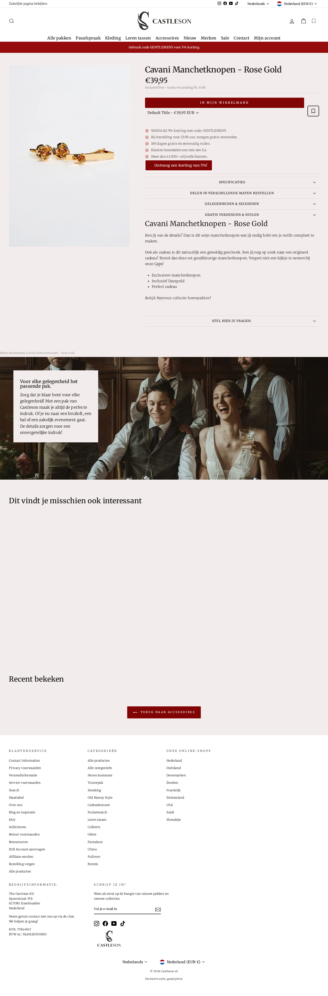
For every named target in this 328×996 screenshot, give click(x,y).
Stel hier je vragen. (232, 321)
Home (4, 353)
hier (160, 298)
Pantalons (95, 842)
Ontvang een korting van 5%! (181, 165)
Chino (92, 849)
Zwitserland (175, 798)
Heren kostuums (100, 775)
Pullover (94, 857)
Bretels (93, 864)
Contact (241, 38)
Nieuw (190, 38)
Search (14, 790)
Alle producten (20, 871)
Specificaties (232, 182)
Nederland (174, 761)
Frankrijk (173, 790)
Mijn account (267, 38)
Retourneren (18, 842)
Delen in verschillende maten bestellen (232, 193)
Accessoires (167, 38)
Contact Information (24, 761)
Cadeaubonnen (99, 805)
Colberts (94, 827)
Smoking (94, 790)
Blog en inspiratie (22, 812)
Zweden (172, 783)
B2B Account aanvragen (27, 849)
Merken (208, 38)
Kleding (113, 38)
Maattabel (16, 798)
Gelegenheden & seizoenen (232, 204)
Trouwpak (95, 783)
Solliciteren (17, 827)
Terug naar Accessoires (167, 712)
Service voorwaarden (25, 783)
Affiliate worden (21, 857)
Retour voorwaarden (24, 834)
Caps (158, 264)
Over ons (15, 805)
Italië (170, 812)
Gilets (92, 834)
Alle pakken (59, 38)
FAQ (12, 820)
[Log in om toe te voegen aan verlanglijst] (313, 111)
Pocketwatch (97, 812)
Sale (225, 38)
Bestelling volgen (22, 864)
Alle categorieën (100, 768)
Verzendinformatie (23, 775)
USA (169, 805)
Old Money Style (100, 798)
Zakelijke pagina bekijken (28, 4)
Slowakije (173, 820)
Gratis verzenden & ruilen (232, 215)
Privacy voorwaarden (25, 768)
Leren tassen (138, 38)
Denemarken (176, 775)
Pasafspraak (88, 38)
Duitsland (173, 768)
